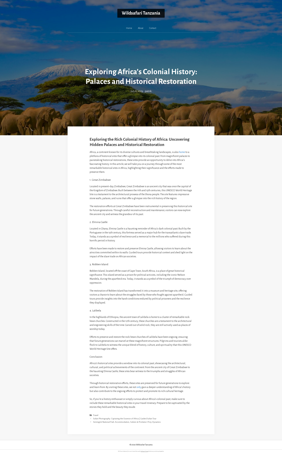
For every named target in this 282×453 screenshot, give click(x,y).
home (182, 152)
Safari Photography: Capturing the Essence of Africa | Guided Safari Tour (124, 419)
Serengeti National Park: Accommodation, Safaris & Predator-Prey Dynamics (127, 422)
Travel (95, 415)
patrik (148, 91)
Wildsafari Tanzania (141, 13)
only (139, 387)
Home (129, 28)
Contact (152, 28)
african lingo (144, 451)
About (140, 28)
